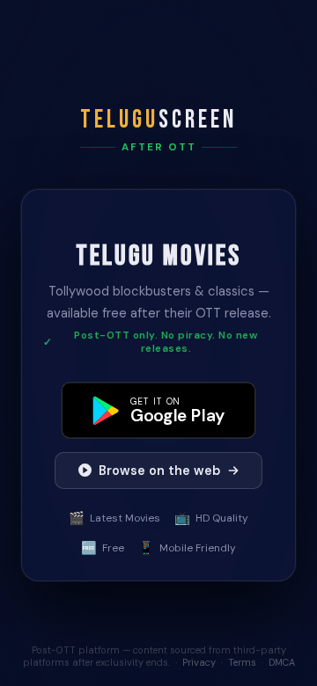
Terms (242, 662)
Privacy (199, 662)
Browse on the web (159, 470)
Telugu (158, 120)
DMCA (282, 662)
